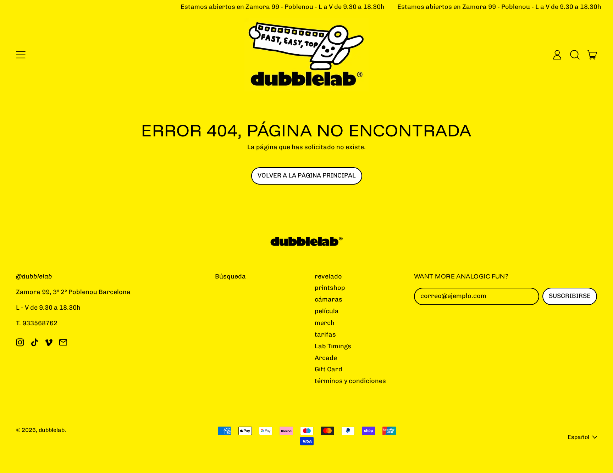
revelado (328, 276)
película (327, 311)
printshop (330, 288)
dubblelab (52, 430)
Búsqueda (230, 276)
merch (325, 323)
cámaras (328, 299)
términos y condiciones (350, 381)
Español (578, 437)
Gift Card (328, 369)
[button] (575, 54)
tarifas (325, 334)
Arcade (326, 358)
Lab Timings (333, 346)
